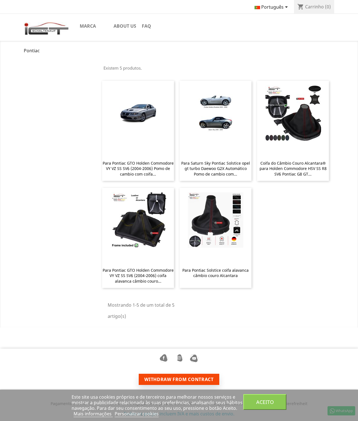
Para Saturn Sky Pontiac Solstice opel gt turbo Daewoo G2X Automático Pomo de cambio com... (215, 168)
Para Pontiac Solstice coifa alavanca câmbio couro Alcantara (215, 273)
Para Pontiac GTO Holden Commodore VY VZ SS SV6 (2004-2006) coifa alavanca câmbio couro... (138, 276)
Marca (88, 26)
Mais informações (93, 414)
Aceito (265, 401)
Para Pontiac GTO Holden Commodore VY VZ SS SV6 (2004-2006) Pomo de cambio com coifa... (138, 168)
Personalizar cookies (137, 414)
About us (125, 26)
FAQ (146, 26)
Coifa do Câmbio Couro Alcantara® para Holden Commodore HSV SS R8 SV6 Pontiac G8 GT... (293, 168)
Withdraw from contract (178, 379)
